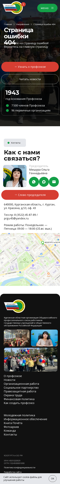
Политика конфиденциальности (19, 467)
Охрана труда (13, 395)
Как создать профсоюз (19, 403)
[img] (13, 7)
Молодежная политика (19, 415)
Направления (22, 24)
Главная (8, 24)
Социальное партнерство (21, 387)
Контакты (10, 434)
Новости (9, 380)
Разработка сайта (12, 472)
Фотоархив (11, 427)
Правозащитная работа (20, 391)
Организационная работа (21, 384)
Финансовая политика (19, 399)
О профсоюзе (13, 376)
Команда (10, 430)
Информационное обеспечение (25, 419)
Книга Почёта (13, 423)
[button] (47, 8)
